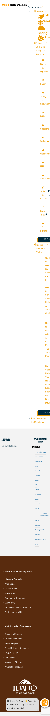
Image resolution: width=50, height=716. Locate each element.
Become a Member (13, 634)
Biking (36, 466)
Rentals (37, 508)
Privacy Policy (11, 653)
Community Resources (15, 598)
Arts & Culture (39, 457)
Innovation (38, 504)
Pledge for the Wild (13, 612)
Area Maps (9, 584)
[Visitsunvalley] (46, 214)
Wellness (37, 534)
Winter (37, 544)
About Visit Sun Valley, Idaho (18, 571)
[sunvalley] (15, 4)
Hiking (36, 499)
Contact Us (10, 658)
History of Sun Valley (14, 579)
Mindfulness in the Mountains (18, 607)
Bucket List (38, 471)
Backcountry (39, 461)
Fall (36, 485)
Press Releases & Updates (17, 648)
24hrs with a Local (40, 452)
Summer (37, 525)
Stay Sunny (10, 603)
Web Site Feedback (14, 667)
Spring (37, 520)
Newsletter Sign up (13, 662)
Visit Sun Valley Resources (18, 626)
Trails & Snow (11, 589)
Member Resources (13, 639)
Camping (37, 475)
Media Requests (12, 643)
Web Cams (10, 593)
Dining (36, 480)
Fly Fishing (38, 494)
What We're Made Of (41, 539)
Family (37, 489)
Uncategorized (39, 530)
